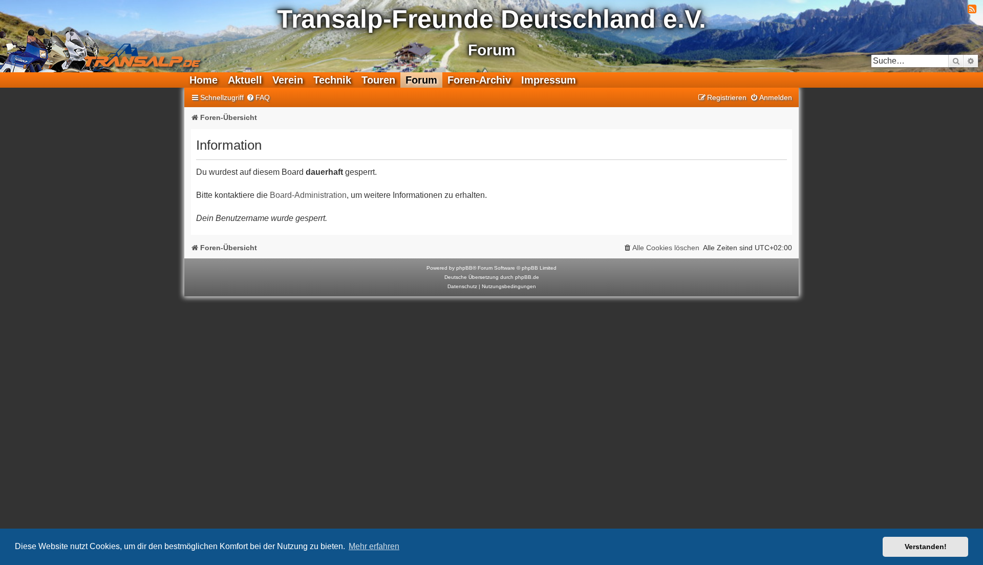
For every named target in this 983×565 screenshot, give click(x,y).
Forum (421, 80)
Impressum (548, 80)
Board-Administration (308, 195)
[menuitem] (258, 98)
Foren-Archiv (479, 80)
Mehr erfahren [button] (374, 546)
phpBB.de (527, 277)
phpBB (464, 268)
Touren (378, 80)
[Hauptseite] (105, 49)
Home (203, 80)
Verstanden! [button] (926, 546)
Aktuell (245, 80)
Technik (332, 80)
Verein (287, 80)
